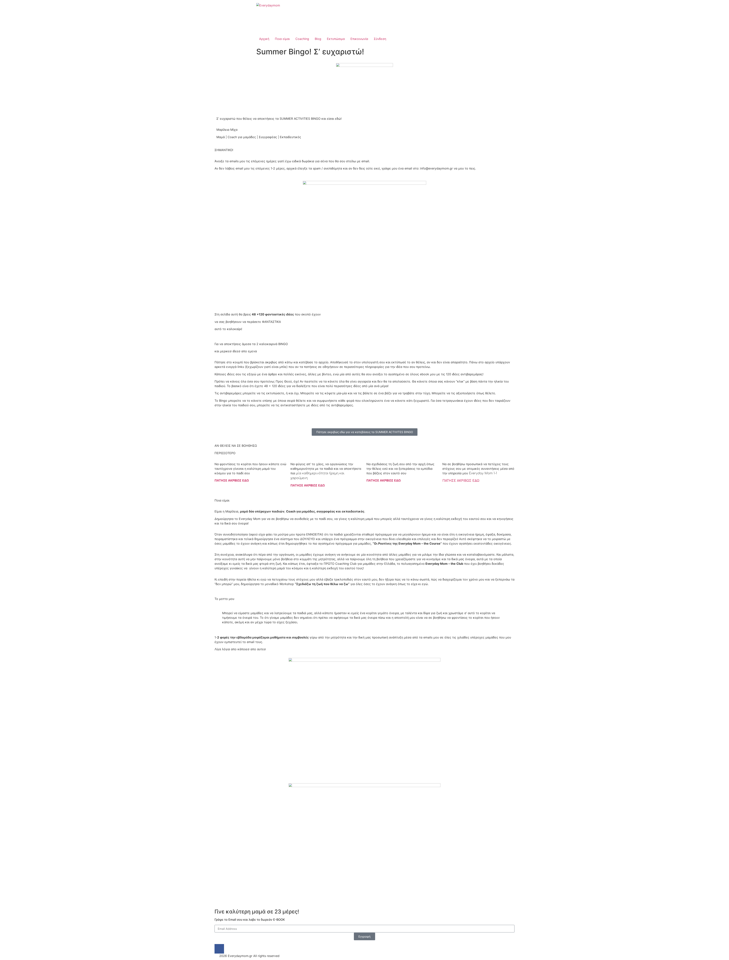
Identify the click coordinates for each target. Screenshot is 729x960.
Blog (318, 39)
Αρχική (264, 39)
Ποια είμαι (282, 39)
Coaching (302, 39)
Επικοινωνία (359, 39)
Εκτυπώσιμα (336, 39)
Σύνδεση (380, 39)
